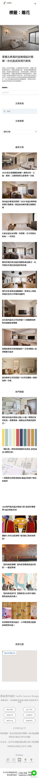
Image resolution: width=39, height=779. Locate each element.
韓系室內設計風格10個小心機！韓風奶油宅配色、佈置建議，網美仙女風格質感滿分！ (19, 420)
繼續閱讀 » (5, 87)
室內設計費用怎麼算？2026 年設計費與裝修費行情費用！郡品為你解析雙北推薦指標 (19, 204)
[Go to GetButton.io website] (34, 777)
